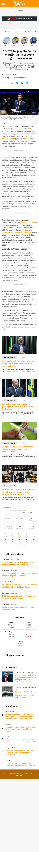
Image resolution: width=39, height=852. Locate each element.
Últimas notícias (15, 554)
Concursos (27, 31)
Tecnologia (8, 31)
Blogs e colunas (15, 655)
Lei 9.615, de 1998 (28, 223)
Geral (18, 31)
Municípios (12, 667)
